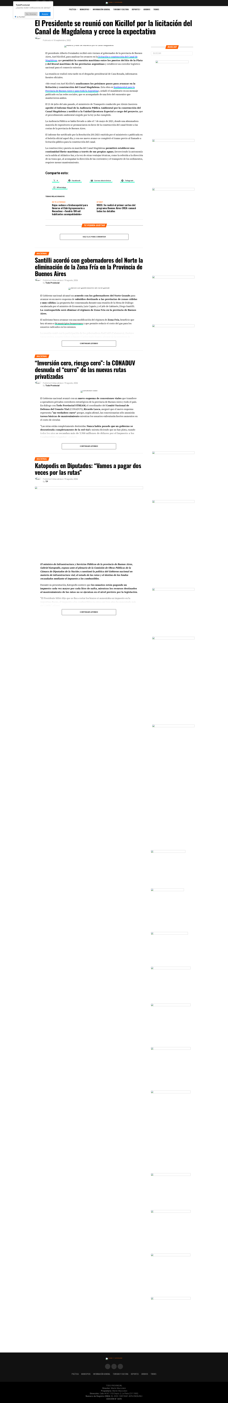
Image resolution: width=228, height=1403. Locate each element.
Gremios (146, 9)
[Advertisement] (172, 116)
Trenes (156, 9)
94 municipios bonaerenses (69, 323)
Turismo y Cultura (121, 9)
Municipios (84, 9)
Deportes (136, 9)
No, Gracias (31, 14)
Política (72, 9)
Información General (101, 9)
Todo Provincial (52, 283)
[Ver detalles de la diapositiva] (173, 160)
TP (46, 482)
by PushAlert (21, 17)
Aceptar (45, 14)
